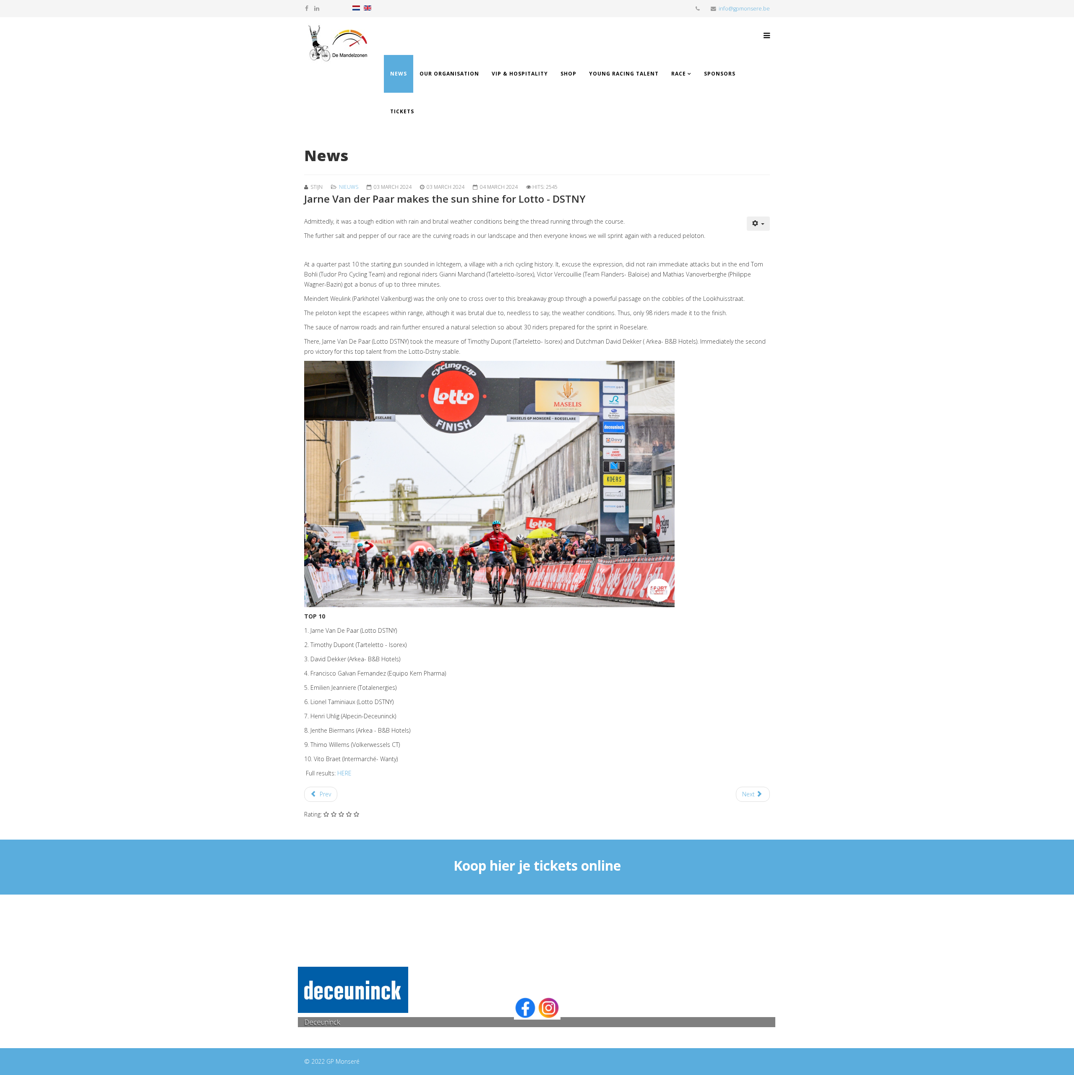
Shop (568, 73)
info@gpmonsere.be (744, 8)
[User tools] (758, 224)
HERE (344, 773)
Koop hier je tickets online (537, 865)
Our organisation (449, 73)
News (398, 73)
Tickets (402, 111)
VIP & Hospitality (520, 73)
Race (678, 73)
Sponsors (719, 73)
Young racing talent (624, 73)
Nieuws (348, 186)
